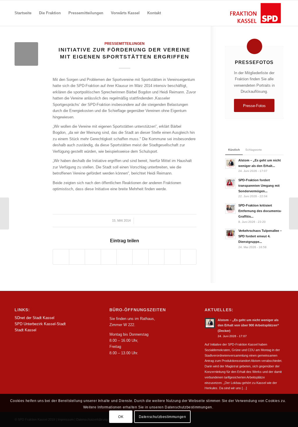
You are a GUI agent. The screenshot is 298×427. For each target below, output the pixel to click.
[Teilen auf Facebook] (61, 256)
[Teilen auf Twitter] (77, 256)
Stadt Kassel (25, 330)
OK (120, 417)
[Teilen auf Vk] (156, 256)
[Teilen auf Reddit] (172, 256)
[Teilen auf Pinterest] (109, 256)
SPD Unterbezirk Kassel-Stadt (40, 324)
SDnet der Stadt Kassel (34, 318)
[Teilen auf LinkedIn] (124, 256)
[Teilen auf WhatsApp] (93, 256)
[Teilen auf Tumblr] (140, 256)
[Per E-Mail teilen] (188, 256)
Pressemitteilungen (124, 43)
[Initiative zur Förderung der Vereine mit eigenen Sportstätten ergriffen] (4, 213)
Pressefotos (254, 62)
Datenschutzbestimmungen (162, 417)
